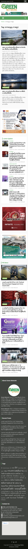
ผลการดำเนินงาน (10, 477)
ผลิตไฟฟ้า (22, 477)
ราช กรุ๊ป (16, 491)
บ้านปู (20, 476)
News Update (6, 87)
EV (16, 467)
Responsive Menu (25, 1)
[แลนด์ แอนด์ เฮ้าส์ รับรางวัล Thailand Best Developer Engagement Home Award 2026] (5, 143)
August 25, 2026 (13, 149)
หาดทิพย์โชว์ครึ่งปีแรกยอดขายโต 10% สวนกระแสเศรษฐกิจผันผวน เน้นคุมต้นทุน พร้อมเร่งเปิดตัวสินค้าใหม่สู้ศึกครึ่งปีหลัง (17, 157)
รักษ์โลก (12, 491)
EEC (10, 468)
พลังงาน (7, 480)
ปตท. (5, 477)
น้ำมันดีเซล (16, 476)
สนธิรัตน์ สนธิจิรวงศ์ (15, 493)
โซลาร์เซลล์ (13, 498)
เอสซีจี (7, 498)
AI (1, 468)
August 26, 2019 (6, 51)
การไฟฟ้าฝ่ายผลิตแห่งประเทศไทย (14, 472)
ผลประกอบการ (16, 477)
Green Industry (13, 164)
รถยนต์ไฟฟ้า (20, 489)
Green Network (14, 51)
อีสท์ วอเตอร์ (9, 495)
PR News (11, 141)
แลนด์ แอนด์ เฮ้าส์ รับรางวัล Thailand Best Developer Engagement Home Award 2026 (17, 145)
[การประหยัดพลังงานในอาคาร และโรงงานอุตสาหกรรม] (14, 12)
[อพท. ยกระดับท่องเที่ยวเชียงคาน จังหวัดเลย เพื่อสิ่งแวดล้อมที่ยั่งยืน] (14, 37)
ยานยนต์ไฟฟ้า (7, 489)
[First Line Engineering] (14, 110)
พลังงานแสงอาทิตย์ (16, 486)
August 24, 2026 (13, 161)
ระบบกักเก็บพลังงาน (5, 491)
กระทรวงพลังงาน (15, 471)
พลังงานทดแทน (16, 480)
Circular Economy (6, 468)
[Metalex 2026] (14, 208)
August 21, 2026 (13, 188)
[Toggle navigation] (3, 18)
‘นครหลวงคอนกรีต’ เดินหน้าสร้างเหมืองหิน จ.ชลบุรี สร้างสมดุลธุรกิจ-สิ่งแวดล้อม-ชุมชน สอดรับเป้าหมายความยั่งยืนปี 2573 (17, 169)
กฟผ (5, 471)
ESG (13, 468)
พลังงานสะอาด (7, 483)
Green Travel (6, 43)
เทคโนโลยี (17, 495)
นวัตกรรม (9, 476)
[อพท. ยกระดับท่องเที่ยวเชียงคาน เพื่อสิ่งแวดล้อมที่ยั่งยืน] (14, 81)
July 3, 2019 (5, 95)
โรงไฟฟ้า (20, 498)
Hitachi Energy (20, 468)
